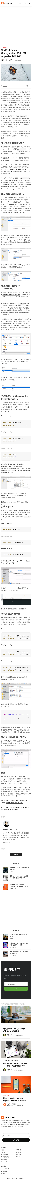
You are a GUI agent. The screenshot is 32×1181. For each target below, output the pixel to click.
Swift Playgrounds (11, 1060)
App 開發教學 (4, 1154)
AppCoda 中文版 (15, 1178)
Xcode (5, 47)
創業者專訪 (4, 1159)
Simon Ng (9, 1034)
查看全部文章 (6, 842)
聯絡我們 (18, 1154)
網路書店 (3, 1152)
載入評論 (16, 854)
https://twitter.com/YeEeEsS (14, 802)
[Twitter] (16, 829)
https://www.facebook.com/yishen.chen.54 (16, 800)
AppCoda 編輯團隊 (12, 1104)
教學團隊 (18, 1152)
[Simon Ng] (4, 1035)
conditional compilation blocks (11, 294)
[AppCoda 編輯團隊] (4, 1104)
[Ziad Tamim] (2, 60)
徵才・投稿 (4, 1161)
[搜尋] (25, 3)
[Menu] (29, 3)
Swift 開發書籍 (5, 1157)
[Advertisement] (16, 26)
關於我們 (18, 1150)
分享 (27, 86)
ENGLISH (18, 1157)
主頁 (2, 1150)
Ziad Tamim (8, 59)
